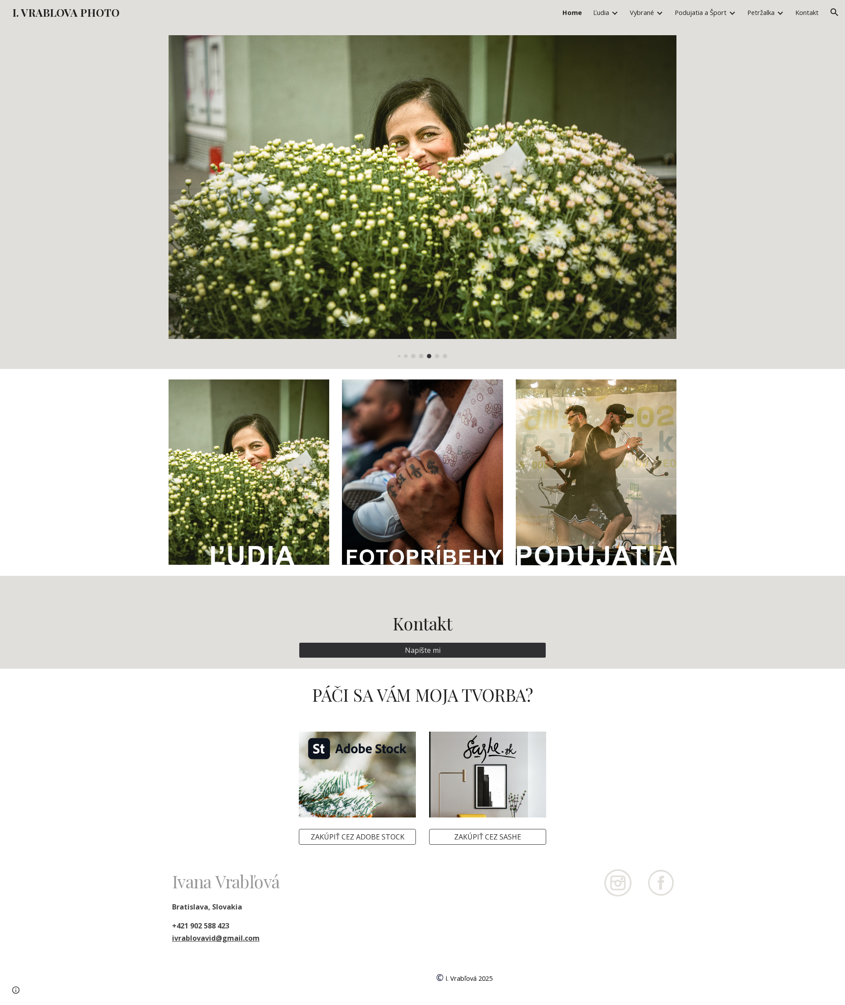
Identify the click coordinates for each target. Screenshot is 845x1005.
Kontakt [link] (807, 12)
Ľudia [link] (601, 12)
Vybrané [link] (642, 12)
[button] (834, 12)
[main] (422, 614)
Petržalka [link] (761, 12)
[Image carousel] (422, 196)
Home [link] (572, 12)
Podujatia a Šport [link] (701, 12)
